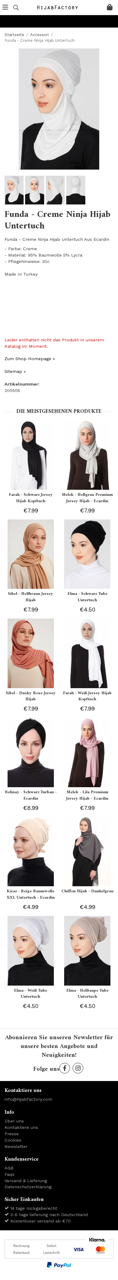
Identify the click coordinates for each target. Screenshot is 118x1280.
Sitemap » (15, 371)
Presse (12, 1133)
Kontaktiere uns (21, 1127)
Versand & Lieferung (26, 1180)
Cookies (13, 1140)
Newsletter (16, 1146)
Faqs (10, 1174)
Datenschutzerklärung (28, 1186)
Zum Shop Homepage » (30, 358)
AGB (9, 1168)
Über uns (14, 1121)
